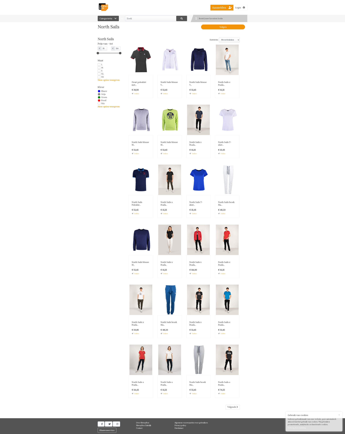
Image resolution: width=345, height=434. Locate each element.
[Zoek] (181, 18)
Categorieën (106, 18)
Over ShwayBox (142, 423)
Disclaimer (179, 428)
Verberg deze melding (297, 428)
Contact (139, 428)
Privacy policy (180, 425)
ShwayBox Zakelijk (143, 425)
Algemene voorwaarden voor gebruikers (191, 423)
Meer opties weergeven (109, 80)
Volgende (232, 407)
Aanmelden (219, 7)
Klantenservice (107, 430)
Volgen (223, 27)
